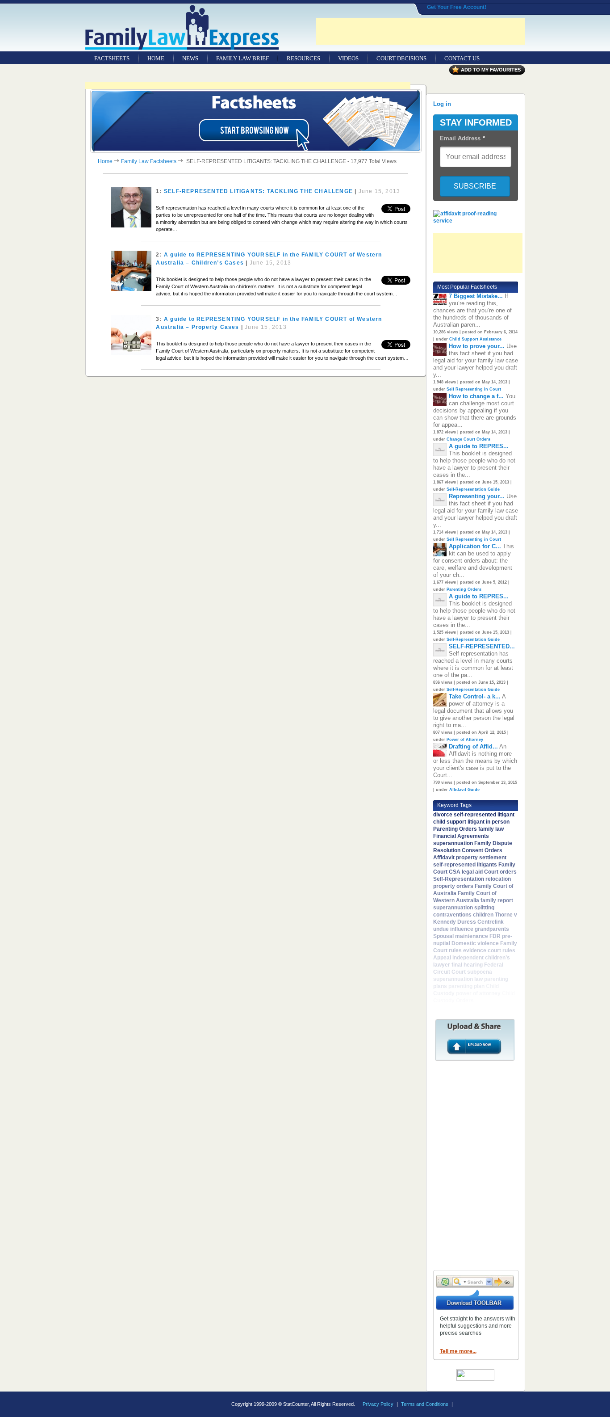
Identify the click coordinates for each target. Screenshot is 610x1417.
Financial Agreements (461, 836)
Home (105, 161)
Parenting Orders (464, 589)
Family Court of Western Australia (465, 897)
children (483, 915)
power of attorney (478, 993)
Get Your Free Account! (456, 7)
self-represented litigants (465, 865)
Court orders (500, 872)
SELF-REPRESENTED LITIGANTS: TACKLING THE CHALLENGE (258, 191)
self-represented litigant (484, 815)
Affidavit (444, 857)
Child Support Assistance (475, 339)
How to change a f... (476, 396)
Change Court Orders (468, 439)
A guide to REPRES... (479, 446)
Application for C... (475, 546)
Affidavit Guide (464, 789)
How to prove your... (477, 346)
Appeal (442, 957)
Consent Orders (482, 850)
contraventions (452, 915)
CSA (454, 872)
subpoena (479, 972)
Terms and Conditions (424, 1404)
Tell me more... (458, 1351)
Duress (466, 922)
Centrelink (490, 922)
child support (449, 822)
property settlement (481, 857)
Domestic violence (475, 943)
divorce (442, 815)
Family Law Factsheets (148, 161)
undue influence (453, 929)
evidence (474, 950)
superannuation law (458, 979)
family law (491, 829)
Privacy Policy (378, 1404)
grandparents (492, 929)
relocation (498, 879)
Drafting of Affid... (473, 746)
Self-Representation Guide (473, 489)
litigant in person (489, 822)
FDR (495, 936)
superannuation (453, 843)
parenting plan (466, 986)
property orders (453, 886)
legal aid (472, 872)
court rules (501, 950)
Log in (442, 104)
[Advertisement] (420, 31)
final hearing (467, 965)
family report (496, 900)
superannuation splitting (463, 907)
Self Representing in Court (474, 389)
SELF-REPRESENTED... (482, 646)
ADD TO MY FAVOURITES (491, 69)
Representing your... (477, 496)
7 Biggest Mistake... (476, 296)
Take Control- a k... (475, 696)
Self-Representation (458, 879)
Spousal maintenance (460, 936)
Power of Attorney (465, 739)
